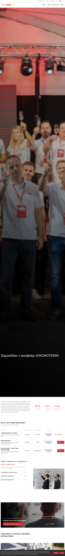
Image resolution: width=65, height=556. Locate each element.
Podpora (62, 4)
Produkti (49, 4)
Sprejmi (61, 552)
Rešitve (44, 4)
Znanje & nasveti (55, 4)
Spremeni (56, 552)
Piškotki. (36, 554)
